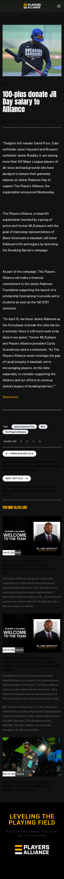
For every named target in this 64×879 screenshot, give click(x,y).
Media (18, 552)
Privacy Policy (38, 835)
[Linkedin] (40, 441)
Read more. (11, 397)
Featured (19, 650)
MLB (43, 426)
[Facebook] (21, 441)
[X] (27, 441)
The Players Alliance (33, 121)
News (6, 84)
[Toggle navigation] (51, 6)
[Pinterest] (33, 441)
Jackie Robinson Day (24, 426)
